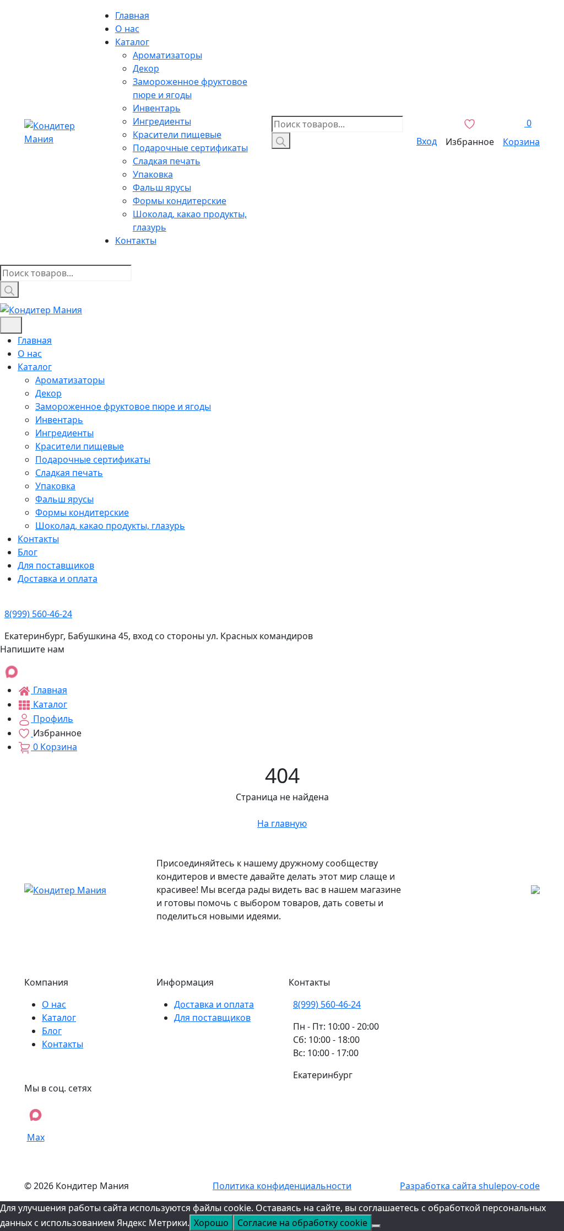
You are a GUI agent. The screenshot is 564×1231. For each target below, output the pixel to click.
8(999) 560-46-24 (327, 1004)
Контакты (135, 240)
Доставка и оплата (57, 578)
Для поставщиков (56, 565)
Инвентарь (157, 108)
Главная (132, 15)
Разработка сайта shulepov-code (470, 1186)
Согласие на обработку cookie (302, 1223)
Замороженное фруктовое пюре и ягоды (123, 406)
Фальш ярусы (162, 187)
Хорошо (211, 1223)
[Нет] (376, 1226)
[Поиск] (281, 140)
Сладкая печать (166, 161)
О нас (127, 29)
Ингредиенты (162, 121)
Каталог (132, 42)
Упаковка (153, 174)
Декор (146, 68)
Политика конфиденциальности (282, 1186)
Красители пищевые (177, 135)
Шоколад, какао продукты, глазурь (110, 526)
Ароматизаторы (167, 55)
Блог (27, 552)
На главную (282, 823)
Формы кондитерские (179, 201)
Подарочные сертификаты (190, 148)
